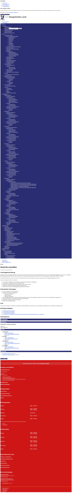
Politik (4, 249)
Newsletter (7, 246)
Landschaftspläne (12, 56)
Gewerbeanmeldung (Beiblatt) (8, 354)
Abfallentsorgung (10, 231)
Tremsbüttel (11, 45)
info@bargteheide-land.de (9, 378)
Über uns (6, 87)
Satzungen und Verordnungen (13, 49)
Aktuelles (4, 25)
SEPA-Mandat (5, 483)
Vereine (10, 110)
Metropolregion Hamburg (5, 467)
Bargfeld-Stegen (12, 37)
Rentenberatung (10, 236)
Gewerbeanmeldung (7, 353)
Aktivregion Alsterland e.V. (5, 465)
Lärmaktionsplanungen (11, 60)
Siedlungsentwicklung (13, 99)
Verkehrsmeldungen (9, 30)
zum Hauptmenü (6, 4)
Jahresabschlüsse (12, 68)
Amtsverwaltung (8, 64)
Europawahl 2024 (10, 256)
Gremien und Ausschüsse (10, 253)
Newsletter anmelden (44, 363)
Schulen (6, 73)
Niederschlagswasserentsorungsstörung (15, 243)
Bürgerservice (5, 225)
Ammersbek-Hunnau (11, 77)
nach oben (2, 358)
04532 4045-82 (9, 342)
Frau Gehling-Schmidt (11, 86)
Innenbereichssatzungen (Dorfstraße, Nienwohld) (21, 182)
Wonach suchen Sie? (4, 28)
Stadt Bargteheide (4, 463)
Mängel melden (8, 241)
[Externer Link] (0, 461)
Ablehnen (2, 14)
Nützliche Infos (7, 230)
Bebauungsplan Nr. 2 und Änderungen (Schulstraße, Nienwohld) (23, 184)
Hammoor (11, 41)
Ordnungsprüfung (10, 61)
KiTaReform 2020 (10, 62)
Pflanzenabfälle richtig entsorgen (13, 233)
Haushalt (8, 50)
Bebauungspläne (12, 52)
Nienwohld (11, 43)
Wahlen (6, 254)
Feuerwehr (11, 109)
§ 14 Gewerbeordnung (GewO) (8, 310)
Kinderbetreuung (8, 75)
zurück (6, 358)
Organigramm (9, 71)
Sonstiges (2, 397)
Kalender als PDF (12, 139)
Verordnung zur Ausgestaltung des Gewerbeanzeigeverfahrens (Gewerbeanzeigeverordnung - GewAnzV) (23, 314)
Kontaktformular (4, 382)
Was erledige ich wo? (9, 228)
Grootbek (9, 81)
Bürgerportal (7, 247)
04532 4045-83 (9, 346)
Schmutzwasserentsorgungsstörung (14, 244)
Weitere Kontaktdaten (5, 384)
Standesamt (5, 424)
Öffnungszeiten (10, 69)
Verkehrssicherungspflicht (12, 238)
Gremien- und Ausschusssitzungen (11, 29)
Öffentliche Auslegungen (9, 32)
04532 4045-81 (9, 333)
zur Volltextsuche (6, 6)
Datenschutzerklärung (13, 12)
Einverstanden (7, 14)
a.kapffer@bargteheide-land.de (12, 348)
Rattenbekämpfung (10, 234)
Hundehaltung (9, 232)
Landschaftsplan (12, 98)
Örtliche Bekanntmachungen (12, 36)
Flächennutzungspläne (13, 53)
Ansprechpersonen (10, 65)
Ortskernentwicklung (11, 96)
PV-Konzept (9, 59)
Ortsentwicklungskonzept (12, 127)
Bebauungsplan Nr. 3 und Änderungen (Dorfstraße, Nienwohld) (23, 185)
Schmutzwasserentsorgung (5, 393)
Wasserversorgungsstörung (12, 245)
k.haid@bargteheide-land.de (11, 338)
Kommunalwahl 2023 (11, 258)
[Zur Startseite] (13, 18)
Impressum (5, 23)
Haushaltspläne (12, 67)
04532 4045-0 (7, 377)
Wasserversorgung (3, 391)
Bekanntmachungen (9, 28)
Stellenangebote (6, 248)
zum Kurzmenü (6, 5)
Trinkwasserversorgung (11, 237)
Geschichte (9, 88)
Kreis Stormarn (3, 461)
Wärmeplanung (10, 57)
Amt (3, 34)
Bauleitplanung (10, 51)
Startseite (4, 260)
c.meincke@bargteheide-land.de (12, 334)
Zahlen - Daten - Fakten (11, 92)
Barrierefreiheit (6, 21)
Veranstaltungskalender (11, 137)
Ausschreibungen (8, 31)
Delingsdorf (11, 38)
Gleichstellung (7, 84)
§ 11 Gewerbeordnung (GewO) (8, 313)
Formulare (7, 226)
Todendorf (11, 44)
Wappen (8, 91)
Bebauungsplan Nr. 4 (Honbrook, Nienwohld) (20, 186)
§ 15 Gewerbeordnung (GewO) (8, 312)
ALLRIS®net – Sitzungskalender (6, 456)
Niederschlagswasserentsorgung (6, 395)
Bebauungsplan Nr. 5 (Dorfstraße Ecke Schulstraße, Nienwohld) (23, 187)
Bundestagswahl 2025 (11, 255)
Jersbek (10, 42)
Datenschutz (5, 490)
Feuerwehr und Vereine (11, 107)
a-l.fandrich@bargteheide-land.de (12, 343)
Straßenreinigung (10, 240)
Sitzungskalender (8, 252)
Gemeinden (5, 94)
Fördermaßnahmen (11, 58)
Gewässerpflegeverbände (10, 76)
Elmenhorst (11, 39)
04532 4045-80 (9, 337)
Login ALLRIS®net (8, 251)
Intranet (4, 25)
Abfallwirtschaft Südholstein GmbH (7, 458)
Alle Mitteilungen (8, 27)
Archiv (4, 423)
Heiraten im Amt (8, 229)
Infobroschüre (9, 89)
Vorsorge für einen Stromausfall (13, 239)
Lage (8, 90)
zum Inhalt (5, 3)
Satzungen (11, 79)
